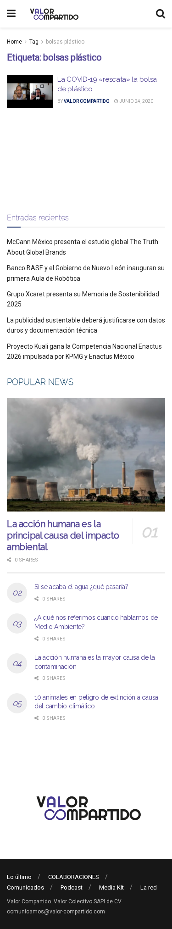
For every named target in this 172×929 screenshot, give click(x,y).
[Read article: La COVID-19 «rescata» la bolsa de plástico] (30, 91)
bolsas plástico (65, 42)
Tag (34, 42)
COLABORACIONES (73, 876)
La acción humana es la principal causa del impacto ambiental (63, 535)
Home (14, 42)
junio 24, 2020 (135, 101)
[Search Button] (160, 14)
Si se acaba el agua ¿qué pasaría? (81, 586)
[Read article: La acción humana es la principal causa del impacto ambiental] (86, 455)
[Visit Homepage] (53, 14)
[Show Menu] (11, 14)
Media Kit (111, 887)
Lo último (19, 876)
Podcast (72, 887)
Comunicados (25, 887)
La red (148, 887)
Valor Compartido (87, 101)
